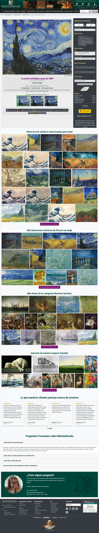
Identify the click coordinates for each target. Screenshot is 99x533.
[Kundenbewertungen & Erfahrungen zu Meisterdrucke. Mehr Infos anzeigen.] (90, 506)
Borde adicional (77, 28)
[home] (2, 11)
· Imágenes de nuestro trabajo (40, 510)
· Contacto (21, 503)
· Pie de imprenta (22, 505)
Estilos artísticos (31, 11)
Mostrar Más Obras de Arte (49, 390)
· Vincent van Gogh (54, 503)
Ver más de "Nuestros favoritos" (49, 347)
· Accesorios (36, 512)
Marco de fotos (40, 11)
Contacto (76, 11)
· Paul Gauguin (53, 506)
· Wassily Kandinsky (54, 508)
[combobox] (84, 30)
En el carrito (86, 111)
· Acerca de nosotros (23, 513)
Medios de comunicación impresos (54, 11)
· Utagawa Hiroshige (54, 510)
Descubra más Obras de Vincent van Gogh (49, 287)
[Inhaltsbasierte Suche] (93, 11)
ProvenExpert (10, 422)
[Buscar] (90, 11)
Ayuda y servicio (69, 11)
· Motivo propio (37, 503)
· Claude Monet (53, 505)
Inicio (2, 14)
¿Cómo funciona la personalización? (13, 442)
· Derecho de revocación (23, 510)
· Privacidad (21, 508)
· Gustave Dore (53, 512)
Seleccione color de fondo (42, 110)
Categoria (23, 11)
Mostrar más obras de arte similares (49, 224)
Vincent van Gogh (25, 14)
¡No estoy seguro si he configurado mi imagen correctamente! (20, 465)
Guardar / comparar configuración (85, 84)
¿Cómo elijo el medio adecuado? (12, 460)
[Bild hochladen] (96, 11)
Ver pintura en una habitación (60, 110)
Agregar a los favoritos (26, 110)
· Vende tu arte (37, 505)
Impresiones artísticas (9, 11)
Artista (18, 11)
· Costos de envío (37, 506)
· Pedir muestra (37, 513)
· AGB (20, 506)
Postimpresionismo (17, 14)
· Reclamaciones (22, 512)
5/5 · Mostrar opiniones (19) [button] (40, 113)
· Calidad (36, 508)
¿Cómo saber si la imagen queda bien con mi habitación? (19, 455)
